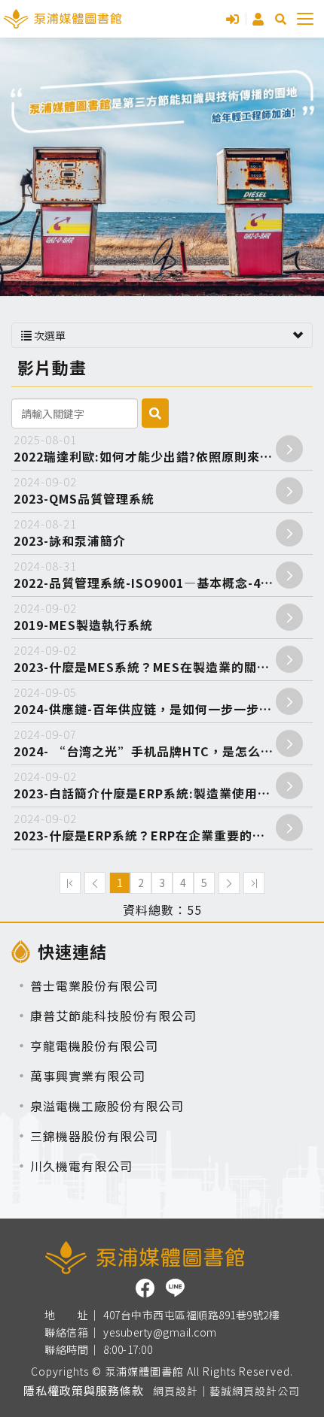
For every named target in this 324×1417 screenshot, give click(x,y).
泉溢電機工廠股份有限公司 (107, 1106)
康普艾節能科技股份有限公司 (113, 1016)
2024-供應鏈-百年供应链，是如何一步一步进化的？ (162, 701)
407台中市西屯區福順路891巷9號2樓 (191, 1315)
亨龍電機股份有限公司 (94, 1046)
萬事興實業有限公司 (87, 1076)
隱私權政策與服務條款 (83, 1390)
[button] (280, 19)
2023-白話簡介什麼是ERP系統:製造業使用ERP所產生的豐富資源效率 (162, 785)
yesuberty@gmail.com (160, 1333)
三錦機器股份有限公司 (94, 1136)
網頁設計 (175, 1390)
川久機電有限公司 (81, 1166)
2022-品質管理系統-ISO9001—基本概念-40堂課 (154, 575)
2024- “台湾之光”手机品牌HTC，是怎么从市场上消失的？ (162, 743)
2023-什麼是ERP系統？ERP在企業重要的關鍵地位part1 (162, 827)
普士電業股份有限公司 (94, 985)
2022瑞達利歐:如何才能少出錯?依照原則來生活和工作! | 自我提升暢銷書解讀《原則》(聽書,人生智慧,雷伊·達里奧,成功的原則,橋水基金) (162, 448)
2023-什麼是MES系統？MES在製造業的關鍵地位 (154, 659)
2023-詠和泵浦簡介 (70, 533)
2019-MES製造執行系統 (83, 617)
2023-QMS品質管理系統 (84, 490)
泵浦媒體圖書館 (62, 19)
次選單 (49, 335)
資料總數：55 (162, 910)
